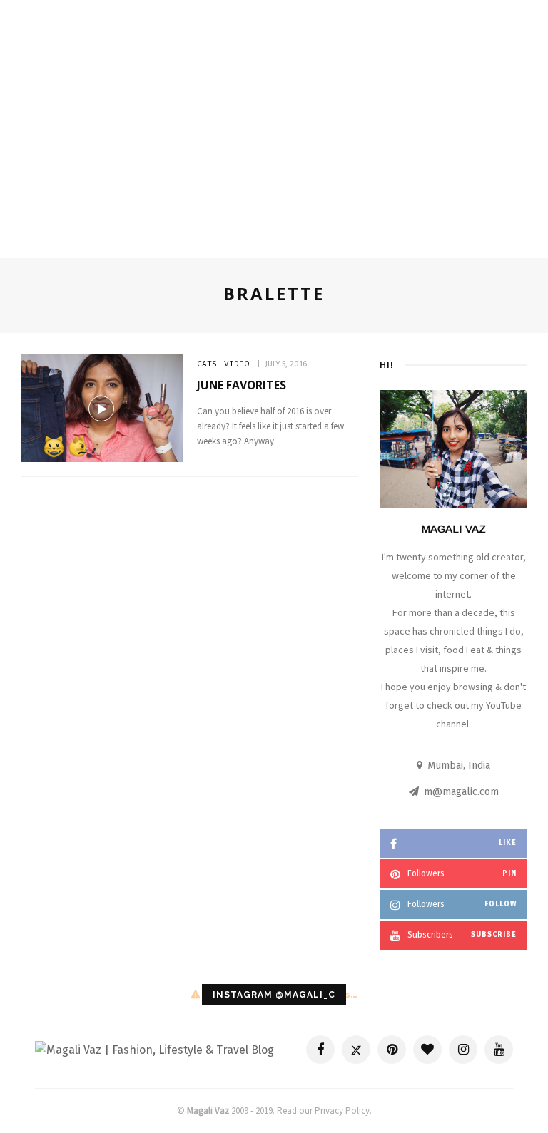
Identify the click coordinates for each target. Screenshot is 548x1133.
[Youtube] (498, 1049)
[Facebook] (320, 1049)
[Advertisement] (274, 137)
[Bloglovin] (427, 1049)
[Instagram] (463, 1049)
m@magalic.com (461, 792)
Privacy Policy (342, 1110)
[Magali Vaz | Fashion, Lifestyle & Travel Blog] (154, 1049)
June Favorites (241, 385)
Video (236, 364)
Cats (207, 364)
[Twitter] (356, 1049)
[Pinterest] (391, 1049)
